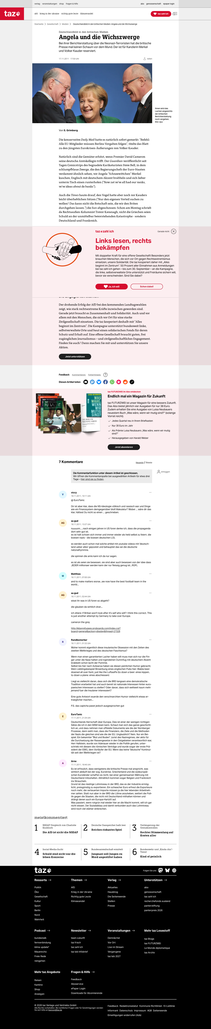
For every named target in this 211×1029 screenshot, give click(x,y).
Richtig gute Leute (81, 896)
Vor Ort (112, 942)
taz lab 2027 (114, 956)
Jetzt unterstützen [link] (75, 356)
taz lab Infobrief (79, 951)
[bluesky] (167, 872)
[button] (175, 13)
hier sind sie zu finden (92, 479)
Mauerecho (40, 951)
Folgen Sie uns (149, 870)
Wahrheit (39, 919)
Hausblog (113, 892)
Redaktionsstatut (129, 1006)
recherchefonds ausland (157, 901)
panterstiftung (152, 905)
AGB (149, 1010)
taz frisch (76, 942)
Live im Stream (116, 947)
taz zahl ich (150, 896)
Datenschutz (126, 1010)
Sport (37, 905)
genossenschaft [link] (153, 3)
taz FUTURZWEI (152, 943)
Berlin (37, 910)
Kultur (37, 901)
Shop (37, 989)
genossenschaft (152, 892)
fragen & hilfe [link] (72, 3)
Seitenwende (160, 1010)
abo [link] (142, 3)
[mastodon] (160, 872)
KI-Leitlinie (169, 1006)
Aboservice (77, 983)
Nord (37, 914)
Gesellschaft (52, 24)
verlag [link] (37, 3)
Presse (111, 905)
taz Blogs (149, 938)
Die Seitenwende (117, 896)
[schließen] (174, 231)
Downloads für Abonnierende (86, 993)
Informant (113, 1010)
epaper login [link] (168, 3)
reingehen (39, 960)
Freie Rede (40, 956)
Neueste (140, 462)
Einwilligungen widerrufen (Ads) (124, 1015)
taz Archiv (149, 952)
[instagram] (174, 872)
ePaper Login (78, 988)
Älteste (149, 462)
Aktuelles (113, 887)
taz (43, 870)
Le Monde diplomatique (157, 948)
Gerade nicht (163, 231)
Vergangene (114, 951)
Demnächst (114, 937)
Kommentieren (79, 375)
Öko (36, 892)
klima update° (41, 947)
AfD (73, 887)
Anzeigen (39, 993)
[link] (36, 14)
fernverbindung (42, 942)
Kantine (38, 984)
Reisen (38, 980)
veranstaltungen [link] (49, 3)
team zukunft (78, 937)
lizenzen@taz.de (55, 1010)
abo (146, 887)
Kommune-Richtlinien (151, 1006)
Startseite (38, 24)
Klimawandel (78, 901)
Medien (65, 24)
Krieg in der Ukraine (81, 892)
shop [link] (61, 3)
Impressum (140, 1010)
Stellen (111, 901)
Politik (37, 887)
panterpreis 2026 (153, 910)
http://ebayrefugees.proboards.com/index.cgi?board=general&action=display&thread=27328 (96, 630)
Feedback (76, 979)
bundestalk (40, 937)
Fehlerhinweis (94, 375)
